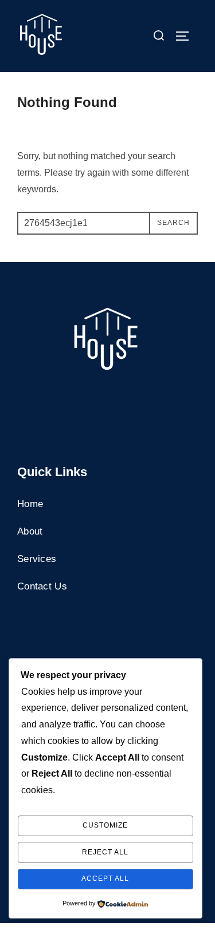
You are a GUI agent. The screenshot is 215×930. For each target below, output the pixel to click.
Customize (105, 825)
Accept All (105, 878)
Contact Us (42, 586)
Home (30, 503)
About (30, 531)
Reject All (105, 852)
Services (36, 558)
